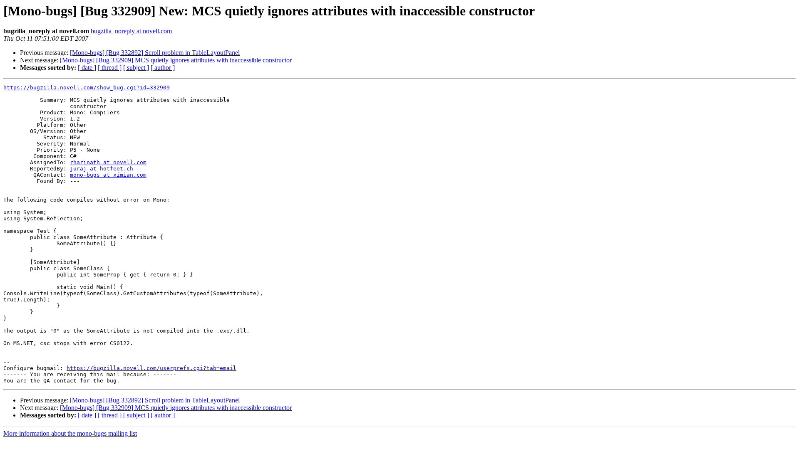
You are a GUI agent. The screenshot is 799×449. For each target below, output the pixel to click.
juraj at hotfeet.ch (101, 168)
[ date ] (87, 67)
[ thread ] (110, 67)
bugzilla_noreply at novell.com (131, 31)
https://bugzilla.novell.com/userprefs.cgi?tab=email (151, 368)
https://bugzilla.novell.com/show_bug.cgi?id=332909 (86, 87)
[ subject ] (136, 67)
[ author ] (163, 67)
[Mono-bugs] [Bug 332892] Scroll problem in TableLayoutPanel (155, 52)
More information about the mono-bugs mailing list (70, 433)
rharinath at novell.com (108, 162)
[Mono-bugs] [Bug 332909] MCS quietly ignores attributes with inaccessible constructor (176, 60)
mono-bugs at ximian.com (108, 175)
